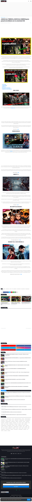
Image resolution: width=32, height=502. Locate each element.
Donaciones (20, 496)
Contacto (13, 496)
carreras (10, 420)
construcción (3, 421)
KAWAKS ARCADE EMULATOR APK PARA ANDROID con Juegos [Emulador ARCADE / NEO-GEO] (18, 357)
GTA (28, 422)
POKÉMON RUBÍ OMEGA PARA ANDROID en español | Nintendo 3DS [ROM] (15, 379)
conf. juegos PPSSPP (27, 420)
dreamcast (2, 422)
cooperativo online (8, 421)
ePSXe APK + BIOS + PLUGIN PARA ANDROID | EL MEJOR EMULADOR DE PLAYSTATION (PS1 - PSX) (18, 458)
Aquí (18, 129)
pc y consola (6, 426)
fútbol (20, 422)
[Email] (15, 292)
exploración (14, 422)
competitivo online (21, 420)
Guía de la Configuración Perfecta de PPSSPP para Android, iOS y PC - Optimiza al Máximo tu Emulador (18, 396)
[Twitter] (10, 292)
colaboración (16, 420)
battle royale (2, 420)
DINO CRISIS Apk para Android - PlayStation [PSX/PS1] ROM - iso (26, 302)
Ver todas (29, 294)
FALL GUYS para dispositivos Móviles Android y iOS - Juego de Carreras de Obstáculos (13, 414)
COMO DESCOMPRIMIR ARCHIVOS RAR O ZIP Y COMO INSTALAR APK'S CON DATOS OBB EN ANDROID (17, 365)
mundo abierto (9, 425)
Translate (7, 492)
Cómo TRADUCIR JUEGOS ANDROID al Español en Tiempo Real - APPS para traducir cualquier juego (16, 354)
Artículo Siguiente (28, 328)
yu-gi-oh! (5, 430)
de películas (13, 421)
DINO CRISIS (4, 84)
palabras (27, 425)
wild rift (2, 430)
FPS (17, 422)
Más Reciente (3, 390)
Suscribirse (16, 486)
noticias (24, 425)
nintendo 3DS (20, 425)
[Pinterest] (11, 292)
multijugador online (3, 425)
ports (23, 426)
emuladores (6, 422)
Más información (23, 499)
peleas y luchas (11, 426)
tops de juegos (20, 429)
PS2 (28, 426)
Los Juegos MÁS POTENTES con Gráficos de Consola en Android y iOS (15, 399)
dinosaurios (20, 421)
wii (27, 429)
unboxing (25, 429)
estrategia (10, 422)
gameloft (26, 422)
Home (11, 496)
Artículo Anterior (3, 328)
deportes (17, 421)
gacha (23, 422)
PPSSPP (26, 426)
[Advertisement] (16, 9)
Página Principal (3, 17)
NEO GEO (13, 425)
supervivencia (3, 429)
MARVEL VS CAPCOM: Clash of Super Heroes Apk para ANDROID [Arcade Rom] (16, 361)
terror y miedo (16, 429)
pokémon (21, 426)
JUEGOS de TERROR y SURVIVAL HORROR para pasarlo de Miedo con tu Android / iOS (15, 303)
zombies (9, 430)
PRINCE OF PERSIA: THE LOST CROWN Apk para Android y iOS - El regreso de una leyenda (17, 392)
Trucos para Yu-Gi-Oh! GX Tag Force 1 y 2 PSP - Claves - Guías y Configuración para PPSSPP (17, 372)
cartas (13, 420)
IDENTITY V (4, 86)
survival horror (7, 429)
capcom (7, 17)
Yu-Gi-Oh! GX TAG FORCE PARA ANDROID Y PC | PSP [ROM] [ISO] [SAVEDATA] (15, 368)
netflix (16, 425)
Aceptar (29, 499)
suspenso (12, 429)
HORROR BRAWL (4, 85)
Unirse (17, 496)
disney (24, 421)
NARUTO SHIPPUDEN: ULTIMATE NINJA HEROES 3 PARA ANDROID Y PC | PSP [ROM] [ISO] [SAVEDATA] (16, 387)
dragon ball (27, 421)
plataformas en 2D (16, 426)
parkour (2, 426)
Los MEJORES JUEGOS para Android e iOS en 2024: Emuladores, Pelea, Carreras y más (5, 303)
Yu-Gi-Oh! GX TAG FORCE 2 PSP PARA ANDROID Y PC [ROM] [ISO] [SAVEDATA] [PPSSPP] (16, 375)
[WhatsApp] (13, 292)
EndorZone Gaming (18, 495)
